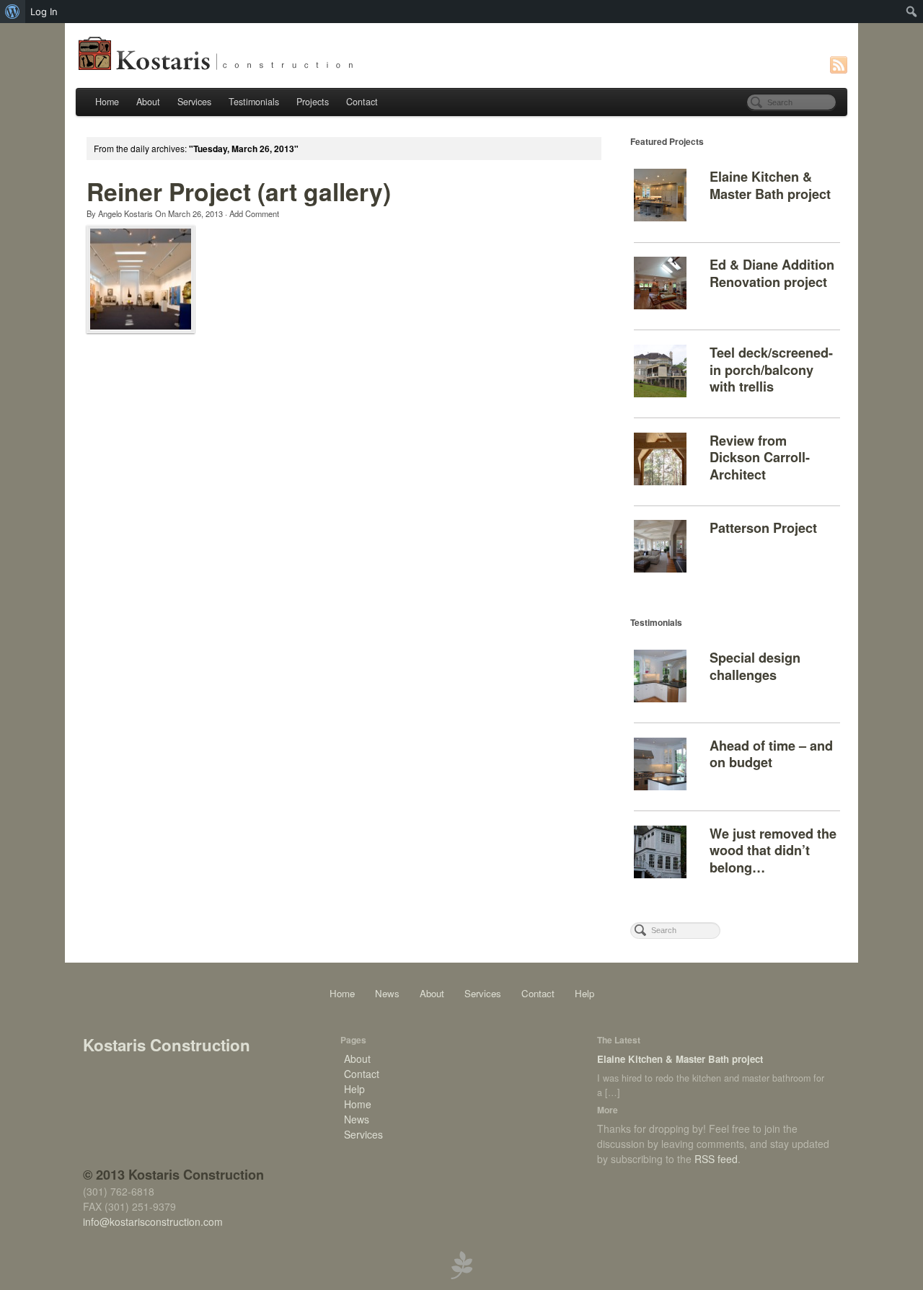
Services (194, 101)
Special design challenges (755, 666)
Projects (312, 101)
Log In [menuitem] (44, 11)
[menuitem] (12, 11)
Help (584, 993)
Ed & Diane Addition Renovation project (772, 273)
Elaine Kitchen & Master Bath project (770, 185)
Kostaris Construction (166, 1044)
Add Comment (254, 213)
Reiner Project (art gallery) (239, 191)
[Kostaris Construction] (461, 54)
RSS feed (716, 1159)
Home (107, 101)
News (387, 993)
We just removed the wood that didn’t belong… (773, 850)
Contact (362, 101)
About (148, 101)
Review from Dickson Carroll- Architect (760, 457)
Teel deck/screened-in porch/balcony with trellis (771, 369)
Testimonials (254, 101)
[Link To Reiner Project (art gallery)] (141, 279)
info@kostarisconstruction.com (153, 1221)
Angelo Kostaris (125, 213)
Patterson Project (763, 527)
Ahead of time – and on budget (771, 754)
